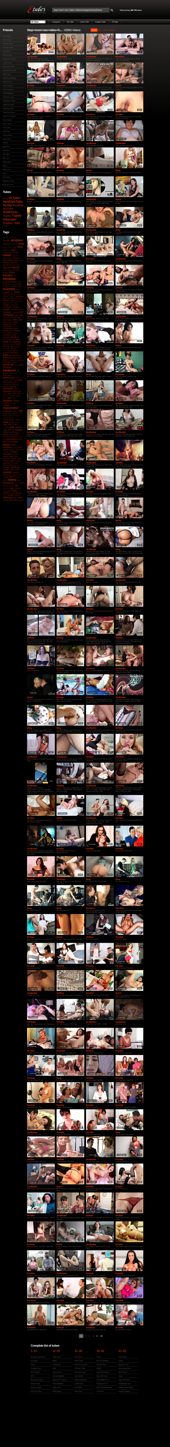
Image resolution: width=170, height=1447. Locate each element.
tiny (13, 486)
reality (14, 445)
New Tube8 (79, 1376)
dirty (4, 322)
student (17, 470)
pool (4, 439)
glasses (13, 360)
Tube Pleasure (8, 93)
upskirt (12, 493)
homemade (8, 377)
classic (12, 301)
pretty (9, 442)
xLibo (120, 1376)
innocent (12, 386)
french (13, 348)
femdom (16, 339)
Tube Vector (7, 124)
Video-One (7, 162)
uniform (6, 493)
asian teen (7, 250)
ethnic (14, 333)
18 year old (7, 237)
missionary (7, 413)
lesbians (7, 400)
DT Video (6, 154)
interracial (8, 388)
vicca (5, 495)
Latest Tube (84, 22)
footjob (16, 346)
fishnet (12, 344)
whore (5, 500)
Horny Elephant (58, 1376)
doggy (15, 322)
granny (14, 362)
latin (9, 398)
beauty (6, 262)
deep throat (7, 320)
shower (16, 454)
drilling (5, 331)
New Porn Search (81, 1364)
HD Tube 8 (78, 1357)
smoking (13, 458)
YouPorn (6, 226)
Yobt (17, 223)
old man (6, 427)
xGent (121, 1361)
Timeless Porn (36, 1368)
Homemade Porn (125, 1368)
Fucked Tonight (124, 1391)
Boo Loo (6, 158)
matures (7, 411)
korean (11, 396)
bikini (5, 270)
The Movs (6, 36)
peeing (10, 434)
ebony (17, 330)
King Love (6, 169)
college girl (14, 305)
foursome (6, 348)
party (5, 434)
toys (12, 488)
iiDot (54, 1368)
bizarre (6, 272)
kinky (14, 393)
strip (11, 470)
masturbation (11, 407)
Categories (56, 22)
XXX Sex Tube (80, 1368)
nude (5, 422)
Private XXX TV (102, 1383)
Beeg (5, 198)
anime (5, 247)
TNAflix (7, 215)
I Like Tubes (7, 63)
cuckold (15, 312)
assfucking (7, 252)
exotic (14, 335)
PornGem (120, 57)
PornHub (18, 205)
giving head (16, 358)
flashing (6, 346)
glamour (6, 360)
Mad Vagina (57, 1391)
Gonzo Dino (57, 1372)
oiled (16, 424)
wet (15, 498)
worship (21, 500)
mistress (15, 413)
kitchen (5, 396)
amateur (17, 240)
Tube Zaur (7, 127)
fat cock (6, 339)
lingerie (6, 403)
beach (16, 260)
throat (17, 483)
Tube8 (16, 215)
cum (21, 312)
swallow (15, 472)
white (19, 497)
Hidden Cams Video (126, 1387)
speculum (14, 463)
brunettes (9, 289)
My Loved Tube (8, 66)
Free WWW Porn (103, 1380)
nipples (17, 420)
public (15, 441)
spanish (18, 461)
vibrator (19, 493)
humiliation (7, 384)
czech (5, 317)
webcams (8, 497)
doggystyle (7, 324)
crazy (19, 309)
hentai (5, 373)
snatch (19, 458)
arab (14, 247)
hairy (21, 365)
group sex (8, 364)
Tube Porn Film (8, 105)
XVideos (8, 223)
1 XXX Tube (79, 1383)
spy (18, 465)
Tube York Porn (124, 1380)
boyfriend (6, 286)
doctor (9, 322)
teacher (17, 477)
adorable (6, 241)
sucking (7, 472)
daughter (18, 317)
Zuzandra (34, 1361)
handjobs (7, 367)
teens (12, 479)
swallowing (7, 475)
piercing (6, 437)
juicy (10, 393)
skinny (5, 456)
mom (5, 416)
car (8, 294)
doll (14, 324)
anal (21, 243)
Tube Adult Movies (9, 78)
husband (15, 384)
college (6, 305)
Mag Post (6, 147)
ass (13, 249)
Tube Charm (7, 82)
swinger (14, 475)
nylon (5, 424)
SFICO (5, 143)
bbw (5, 260)
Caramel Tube (8, 47)
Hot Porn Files (36, 1391)
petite (16, 434)
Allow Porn (78, 1391)
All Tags (115, 22)
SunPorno (10, 212)
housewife (18, 380)
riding (19, 447)
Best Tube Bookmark (104, 1387)
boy (19, 284)
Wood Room (7, 135)
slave (11, 456)
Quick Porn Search (59, 1380)
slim (15, 456)
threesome (8, 483)
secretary (6, 452)
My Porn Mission (103, 1361)
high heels (7, 375)
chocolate (17, 299)
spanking (6, 463)
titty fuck (6, 488)
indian (5, 386)
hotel (11, 380)
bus (12, 292)
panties (6, 432)
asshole (15, 252)
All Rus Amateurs (81, 1380)
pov (4, 441)
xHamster (10, 219)
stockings (15, 467)
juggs (5, 393)
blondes (7, 275)
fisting (18, 344)
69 (16, 237)
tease (5, 480)
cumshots (8, 314)
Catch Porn (57, 1387)
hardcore (9, 370)
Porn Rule (6, 177)
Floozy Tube (7, 55)
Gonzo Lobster (36, 1387)
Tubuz (33, 1364)
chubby (6, 301)
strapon (6, 470)
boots (20, 282)
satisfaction (19, 449)
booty (5, 284)
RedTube (8, 208)
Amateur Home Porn (38, 1357)
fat (18, 337)
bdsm (10, 260)
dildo (20, 320)
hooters (5, 380)
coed (15, 303)
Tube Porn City (8, 97)
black (12, 272)
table (20, 475)
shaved (14, 452)
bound (15, 284)
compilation (7, 307)
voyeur (17, 495)
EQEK (99, 1368)
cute (21, 315)
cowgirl (13, 309)
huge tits (15, 382)
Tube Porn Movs (9, 112)
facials (13, 337)
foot (11, 346)
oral (12, 427)
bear (21, 260)
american (14, 244)
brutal (18, 289)
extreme (6, 337)
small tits (6, 458)
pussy (6, 444)
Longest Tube (100, 22)
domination (7, 326)
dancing (11, 317)
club (11, 303)
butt (4, 294)
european (7, 335)
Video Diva (7, 139)
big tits (16, 267)
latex (4, 398)
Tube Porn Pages (9, 116)
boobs (14, 282)
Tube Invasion (8, 89)
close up (6, 303)
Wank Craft (79, 1361)
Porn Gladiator (58, 1383)
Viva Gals (6, 131)
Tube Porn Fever (9, 101)
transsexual (7, 491)
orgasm (18, 427)
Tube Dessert (8, 86)
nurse (17, 422)
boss (10, 284)
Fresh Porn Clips (9, 59)
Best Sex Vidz (124, 1364)
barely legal (7, 258)
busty (17, 292)
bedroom (13, 263)
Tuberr (99, 1357)
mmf (20, 413)
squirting (6, 467)
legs (13, 398)
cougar (16, 307)
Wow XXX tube (102, 1376)
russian (12, 449)
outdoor (19, 430)
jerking (15, 391)
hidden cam (13, 373)
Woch (5, 166)
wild (15, 500)
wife (11, 500)
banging (15, 255)
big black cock (15, 265)
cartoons (13, 294)
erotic (9, 333)
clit (22, 301)
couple (6, 309)
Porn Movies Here (9, 70)
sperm (5, 465)
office (10, 424)
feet (10, 339)
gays (5, 355)
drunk (11, 331)
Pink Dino (6, 150)
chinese (10, 299)
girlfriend (7, 358)
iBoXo (55, 1361)
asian (20, 246)
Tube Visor (56, 1357)
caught (11, 297)
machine (13, 403)
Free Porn (100, 1391)
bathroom (16, 258)
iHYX (32, 1376)
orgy (5, 430)
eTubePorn (57, 1364)
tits (16, 485)
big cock (7, 267)
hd (18, 371)
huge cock (7, 382)
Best (99, 30)
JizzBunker (32, 57)
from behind (7, 350)
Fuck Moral (123, 1357)
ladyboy (18, 396)
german (12, 355)
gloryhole (20, 360)
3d (13, 237)
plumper (19, 437)
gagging (6, 352)
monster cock (8, 418)
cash (19, 294)
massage (6, 405)
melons (15, 411)
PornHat (31, 143)
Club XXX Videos (103, 1372)
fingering (17, 342)
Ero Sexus (6, 51)
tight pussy (7, 486)
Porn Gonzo (7, 40)
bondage (6, 282)
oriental (11, 430)
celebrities (19, 297)
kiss (19, 393)
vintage (11, 495)
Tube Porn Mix (8, 108)
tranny (17, 488)
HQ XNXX (78, 1387)
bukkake (6, 292)
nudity (11, 422)
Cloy (4, 173)
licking (16, 401)
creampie (7, 312)
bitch (17, 270)
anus (10, 247)
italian (16, 389)
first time (6, 344)
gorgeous (7, 362)
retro (14, 447)
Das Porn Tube (8, 181)
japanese (7, 391)
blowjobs (9, 279)
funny (15, 350)
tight (21, 483)
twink (14, 491)
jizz (20, 391)
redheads (7, 447)
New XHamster (80, 1372)
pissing (12, 437)
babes (7, 255)
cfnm (5, 299)
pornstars (12, 439)
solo (12, 461)
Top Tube (70, 22)
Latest (104, 30)
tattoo (11, 477)
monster (17, 416)
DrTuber (14, 198)
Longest (111, 30)
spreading (12, 465)
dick (15, 319)
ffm (10, 342)
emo (4, 333)
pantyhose (14, 432)
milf (20, 410)
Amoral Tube (35, 1383)
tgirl (18, 480)
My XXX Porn (101, 1364)
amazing (6, 244)
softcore (6, 461)
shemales (7, 454)
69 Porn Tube (8, 44)
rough (5, 449)
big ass (6, 265)
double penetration (10, 328)
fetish (5, 341)
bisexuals (11, 270)
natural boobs (8, 420)
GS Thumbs (35, 1372)
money (10, 416)
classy (18, 301)
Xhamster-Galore (37, 1380)
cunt (16, 315)
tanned (5, 477)
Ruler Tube (7, 74)
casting (5, 297)
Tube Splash (7, 120)
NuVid (7, 205)
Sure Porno (123, 1372)
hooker (17, 378)
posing (20, 439)
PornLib (89, 1051)
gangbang (14, 352)
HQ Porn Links (8, 185)
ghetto (18, 355)
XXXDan (60, 143)
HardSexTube (13, 201)
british (20, 286)
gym (16, 365)
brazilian (14, 286)
